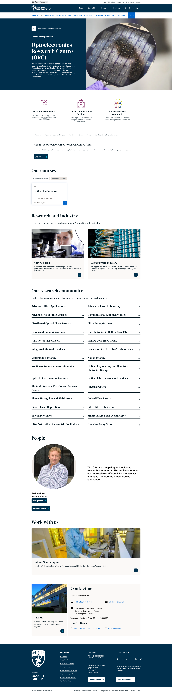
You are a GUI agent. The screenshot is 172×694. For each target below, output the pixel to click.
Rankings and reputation (105, 15)
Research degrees (59, 178)
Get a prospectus (124, 680)
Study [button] (81, 8)
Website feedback (66, 681)
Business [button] (116, 8)
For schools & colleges (67, 663)
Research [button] (104, 8)
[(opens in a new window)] (117, 659)
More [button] (131, 15)
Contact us (121, 15)
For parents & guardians (67, 674)
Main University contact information (87, 628)
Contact (138, 2)
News (127, 2)
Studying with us (85, 135)
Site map (77, 691)
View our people (39, 508)
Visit (109, 2)
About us (35, 15)
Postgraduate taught (40, 178)
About (104, 2)
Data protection (105, 691)
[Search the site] (136, 8)
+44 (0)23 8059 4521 (83, 602)
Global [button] (127, 8)
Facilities (72, 135)
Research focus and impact (55, 135)
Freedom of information (120, 691)
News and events (114, 628)
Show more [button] (39, 157)
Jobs (138, 691)
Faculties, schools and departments (58, 15)
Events (132, 2)
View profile (38, 501)
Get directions (95, 680)
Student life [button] (92, 8)
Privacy (95, 691)
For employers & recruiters (68, 670)
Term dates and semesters (83, 15)
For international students (68, 677)
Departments (120, 2)
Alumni (113, 2)
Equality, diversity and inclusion (106, 135)
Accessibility (86, 691)
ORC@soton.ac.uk (116, 602)
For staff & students (66, 660)
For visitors (63, 656)
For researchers (65, 667)
